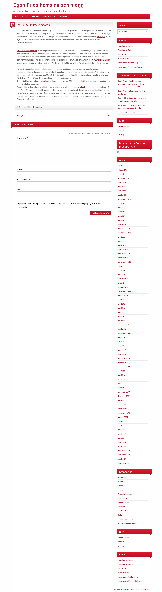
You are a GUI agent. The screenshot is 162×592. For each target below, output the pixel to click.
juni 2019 (121, 270)
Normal (43, 81)
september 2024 (124, 199)
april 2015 (122, 384)
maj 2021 (121, 216)
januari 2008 (123, 404)
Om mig (35, 16)
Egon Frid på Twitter (126, 50)
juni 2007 (121, 425)
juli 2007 (121, 421)
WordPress (125, 589)
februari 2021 (123, 224)
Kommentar (22, 138)
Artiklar (120, 481)
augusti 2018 (123, 296)
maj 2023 (121, 208)
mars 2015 (122, 388)
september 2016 (124, 367)
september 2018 (124, 291)
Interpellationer (49, 16)
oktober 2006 (123, 459)
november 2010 (124, 392)
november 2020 (124, 228)
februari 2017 (123, 354)
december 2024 (124, 187)
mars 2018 (122, 317)
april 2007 (122, 434)
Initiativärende (123, 498)
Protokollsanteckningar (127, 523)
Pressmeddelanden (125, 519)
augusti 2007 (123, 417)
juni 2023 (121, 203)
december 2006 (124, 451)
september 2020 (124, 233)
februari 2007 (123, 442)
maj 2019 (121, 275)
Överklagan (122, 511)
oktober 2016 (123, 363)
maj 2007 (121, 430)
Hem (16, 16)
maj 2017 (121, 346)
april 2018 (122, 312)
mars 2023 (122, 212)
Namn (20, 170)
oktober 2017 (123, 329)
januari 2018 (123, 321)
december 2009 (124, 396)
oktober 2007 (123, 409)
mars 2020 (122, 245)
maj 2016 (121, 375)
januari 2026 (123, 174)
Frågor (120, 490)
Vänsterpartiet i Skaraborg (128, 63)
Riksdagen (101, 37)
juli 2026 (121, 166)
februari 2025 (123, 182)
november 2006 (124, 455)
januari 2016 (123, 379)
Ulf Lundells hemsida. (101, 60)
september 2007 (124, 413)
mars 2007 (122, 438)
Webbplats (21, 189)
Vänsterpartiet (123, 59)
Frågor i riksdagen (125, 494)
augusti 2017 (123, 337)
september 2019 (124, 262)
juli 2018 (121, 300)
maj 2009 (121, 400)
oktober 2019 (123, 258)
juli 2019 (121, 266)
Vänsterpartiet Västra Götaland (130, 67)
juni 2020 (121, 237)
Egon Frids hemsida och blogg (48, 5)
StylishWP (144, 589)
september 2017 (124, 333)
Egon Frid (38, 107)
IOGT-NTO (122, 54)
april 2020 (122, 241)
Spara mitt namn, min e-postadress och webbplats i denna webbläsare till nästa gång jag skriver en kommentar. (59, 205)
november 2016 (124, 358)
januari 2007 (123, 446)
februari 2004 (123, 463)
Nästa (109, 115)
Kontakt (25, 16)
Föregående (22, 115)
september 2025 (124, 178)
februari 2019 (123, 279)
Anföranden (122, 477)
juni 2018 (121, 304)
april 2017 (122, 350)
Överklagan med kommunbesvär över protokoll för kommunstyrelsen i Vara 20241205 (132, 84)
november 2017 (124, 325)
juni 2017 (121, 342)
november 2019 (124, 254)
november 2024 (124, 191)
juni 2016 (121, 371)
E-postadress (23, 179)
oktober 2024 (123, 195)
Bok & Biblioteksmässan (27, 51)
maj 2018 (121, 308)
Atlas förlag (84, 87)
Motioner (63, 16)
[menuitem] (15, 16)
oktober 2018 (123, 287)
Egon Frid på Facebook (127, 46)
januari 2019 (123, 283)
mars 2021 (122, 220)
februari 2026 (123, 170)
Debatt (120, 486)
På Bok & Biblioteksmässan (33, 24)
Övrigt (120, 515)
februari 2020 (123, 249)
